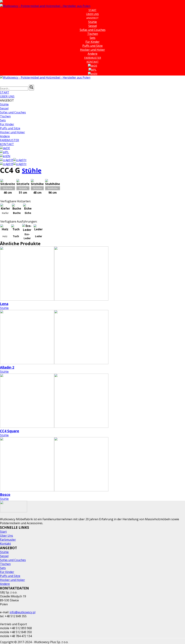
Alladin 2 (7, 367)
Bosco (5, 494)
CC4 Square (9, 431)
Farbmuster (8, 540)
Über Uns (6, 536)
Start (3, 532)
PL (94, 69)
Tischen (92, 34)
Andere (92, 54)
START (92, 10)
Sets (92, 38)
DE (95, 65)
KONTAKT (93, 61)
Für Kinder (92, 42)
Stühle (92, 22)
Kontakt (5, 544)
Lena (4, 303)
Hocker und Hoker (92, 50)
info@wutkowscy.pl (22, 612)
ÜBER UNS (92, 14)
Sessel (92, 26)
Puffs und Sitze (92, 46)
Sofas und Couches (93, 30)
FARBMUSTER (92, 57)
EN (95, 73)
